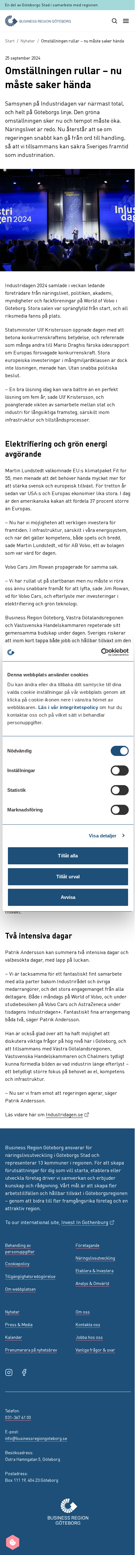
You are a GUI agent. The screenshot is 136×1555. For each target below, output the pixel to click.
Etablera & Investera (95, 1270)
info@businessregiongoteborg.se (36, 1438)
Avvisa (68, 897)
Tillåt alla (68, 855)
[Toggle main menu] (126, 21)
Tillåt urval (68, 876)
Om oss (83, 1311)
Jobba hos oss (89, 1337)
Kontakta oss (88, 1324)
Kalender (13, 1337)
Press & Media (19, 1324)
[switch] (120, 770)
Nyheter (28, 40)
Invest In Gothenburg (88, 1222)
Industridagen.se (68, 1114)
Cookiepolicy (17, 1263)
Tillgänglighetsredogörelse (30, 1276)
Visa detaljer (102, 835)
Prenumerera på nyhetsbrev (31, 1349)
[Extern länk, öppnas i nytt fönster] (9, 1372)
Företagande (87, 1245)
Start (10, 40)
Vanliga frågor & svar (95, 1349)
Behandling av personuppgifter (20, 1248)
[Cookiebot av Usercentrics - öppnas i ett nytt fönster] (101, 652)
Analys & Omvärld (92, 1283)
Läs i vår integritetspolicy (68, 707)
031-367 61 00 (18, 1417)
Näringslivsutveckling (95, 1258)
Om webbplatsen (20, 1289)
